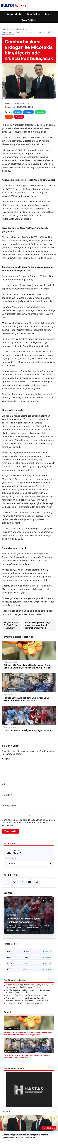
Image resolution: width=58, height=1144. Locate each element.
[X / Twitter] (14, 882)
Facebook (28, 112)
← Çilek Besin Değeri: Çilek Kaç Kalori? (11, 625)
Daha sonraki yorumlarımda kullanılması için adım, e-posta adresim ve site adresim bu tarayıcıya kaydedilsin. (29, 822)
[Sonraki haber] (49, 900)
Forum (48, 14)
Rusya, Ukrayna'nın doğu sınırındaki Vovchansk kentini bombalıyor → (37, 625)
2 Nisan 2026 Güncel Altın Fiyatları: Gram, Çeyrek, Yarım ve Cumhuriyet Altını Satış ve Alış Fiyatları (29, 986)
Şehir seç (11, 858)
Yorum (6, 758)
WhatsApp (40, 112)
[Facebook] (7, 882)
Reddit (8, 117)
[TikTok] (37, 882)
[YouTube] (29, 882)
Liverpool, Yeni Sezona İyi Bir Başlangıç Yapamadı (26, 995)
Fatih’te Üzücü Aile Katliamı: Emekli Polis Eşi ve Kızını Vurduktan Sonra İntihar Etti (28, 991)
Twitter (17, 112)
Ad (4, 784)
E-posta (7, 795)
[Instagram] (22, 882)
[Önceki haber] (44, 900)
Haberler (5, 29)
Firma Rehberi (33, 14)
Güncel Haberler (14, 14)
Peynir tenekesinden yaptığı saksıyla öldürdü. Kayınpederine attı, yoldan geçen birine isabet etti (27, 999)
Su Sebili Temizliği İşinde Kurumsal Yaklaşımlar (25, 1003)
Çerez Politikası (29, 20)
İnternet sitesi (9, 805)
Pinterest (19, 117)
